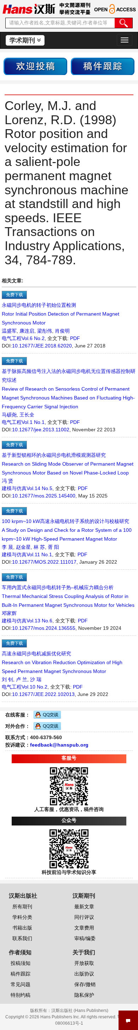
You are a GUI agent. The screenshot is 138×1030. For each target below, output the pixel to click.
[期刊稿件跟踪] (102, 66)
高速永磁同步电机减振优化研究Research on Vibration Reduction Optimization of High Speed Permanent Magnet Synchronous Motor (62, 662)
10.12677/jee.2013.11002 (40, 429)
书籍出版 (22, 928)
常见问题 (20, 984)
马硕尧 (9, 415)
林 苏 (39, 547)
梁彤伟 (44, 331)
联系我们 (22, 938)
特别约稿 (20, 995)
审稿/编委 (85, 938)
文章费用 (84, 928)
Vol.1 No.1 (33, 422)
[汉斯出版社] (29, 8)
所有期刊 (22, 906)
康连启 (26, 331)
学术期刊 (23, 40)
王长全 (26, 415)
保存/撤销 (85, 984)
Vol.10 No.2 (34, 687)
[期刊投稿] (35, 66)
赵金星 (23, 547)
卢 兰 (21, 679)
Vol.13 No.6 (39, 620)
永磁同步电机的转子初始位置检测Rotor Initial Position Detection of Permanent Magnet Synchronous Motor (60, 314)
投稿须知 (20, 963)
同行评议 (84, 917)
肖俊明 (62, 331)
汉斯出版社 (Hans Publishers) (79, 1010)
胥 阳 (53, 547)
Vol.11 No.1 (39, 554)
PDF (75, 338)
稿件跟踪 (20, 974)
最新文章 (84, 906)
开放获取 (84, 963)
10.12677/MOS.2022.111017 (44, 562)
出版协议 (84, 974)
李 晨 (7, 547)
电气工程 (12, 338)
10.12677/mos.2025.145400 (43, 496)
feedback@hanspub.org (59, 745)
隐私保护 (84, 995)
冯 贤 (7, 481)
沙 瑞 (35, 679)
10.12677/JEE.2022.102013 (43, 694)
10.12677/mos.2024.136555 (43, 628)
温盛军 (9, 331)
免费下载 (14, 294)
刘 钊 (7, 679)
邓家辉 (9, 613)
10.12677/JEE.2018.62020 (42, 346)
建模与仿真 (14, 488)
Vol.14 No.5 (39, 488)
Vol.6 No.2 (33, 338)
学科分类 (22, 917)
